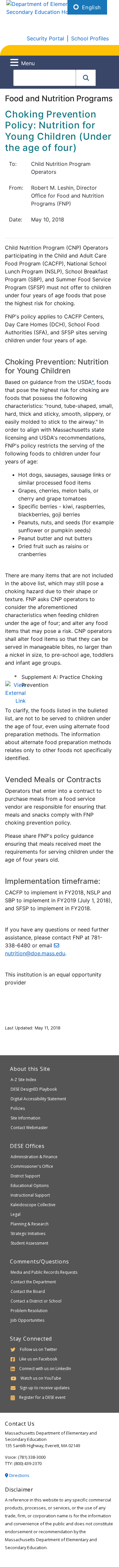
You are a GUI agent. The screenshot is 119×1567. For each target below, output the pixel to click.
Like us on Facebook (38, 1359)
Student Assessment (29, 1243)
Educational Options (30, 1185)
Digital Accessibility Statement (38, 1099)
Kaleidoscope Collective (33, 1205)
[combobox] (45, 78)
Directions (18, 1475)
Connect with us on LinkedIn (45, 1368)
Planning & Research (30, 1224)
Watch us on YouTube (40, 1378)
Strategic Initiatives (28, 1233)
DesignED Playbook (34, 1089)
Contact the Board (28, 1291)
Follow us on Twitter (38, 1349)
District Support (25, 1176)
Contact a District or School (36, 1301)
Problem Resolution (29, 1310)
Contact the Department (33, 1282)
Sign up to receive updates (44, 1388)
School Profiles (90, 38)
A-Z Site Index (23, 1079)
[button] (86, 78)
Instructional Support (30, 1195)
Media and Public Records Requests (44, 1272)
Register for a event (42, 1397)
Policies (18, 1108)
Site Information (25, 1118)
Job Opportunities (27, 1320)
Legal (15, 1214)
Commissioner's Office (32, 1166)
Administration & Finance (34, 1157)
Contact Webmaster (29, 1127)
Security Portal (45, 38)
